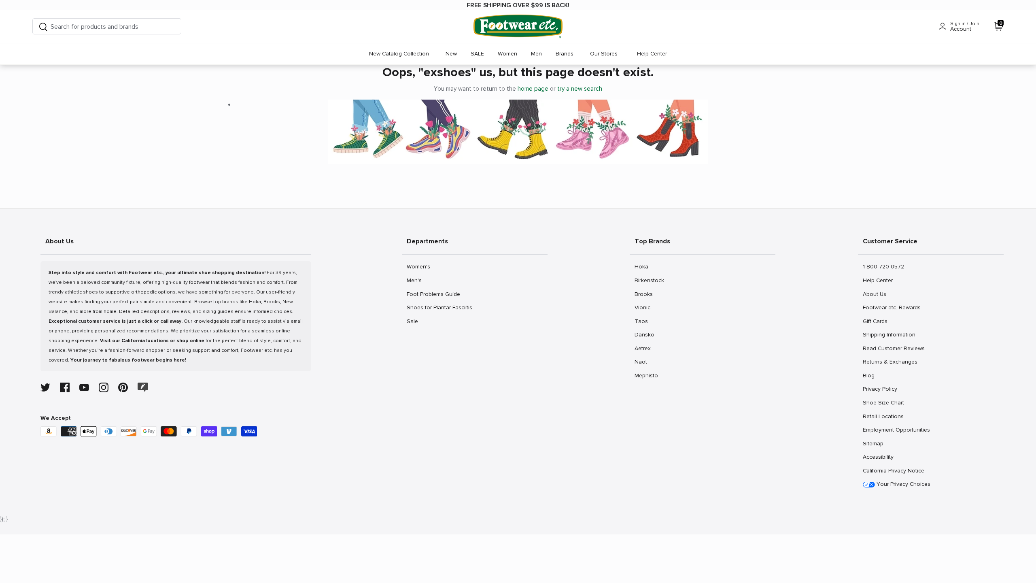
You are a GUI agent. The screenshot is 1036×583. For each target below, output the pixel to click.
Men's (415, 280)
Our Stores (604, 53)
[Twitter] (45, 387)
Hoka (643, 266)
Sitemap (872, 443)
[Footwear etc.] (518, 26)
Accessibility (878, 456)
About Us (874, 294)
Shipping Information (888, 334)
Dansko (644, 334)
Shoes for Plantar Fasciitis (439, 307)
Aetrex (643, 348)
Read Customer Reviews (893, 348)
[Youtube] (84, 387)
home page (533, 88)
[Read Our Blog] (143, 387)
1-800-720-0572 (883, 266)
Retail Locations (883, 416)
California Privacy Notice (893, 470)
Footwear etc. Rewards (891, 307)
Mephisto (646, 375)
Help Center (652, 53)
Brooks (643, 294)
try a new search (579, 88)
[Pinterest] (123, 387)
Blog (871, 375)
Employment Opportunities (896, 429)
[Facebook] (65, 387)
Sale (415, 321)
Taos (643, 321)
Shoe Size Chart (883, 402)
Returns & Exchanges (889, 361)
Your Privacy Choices (902, 484)
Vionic (643, 307)
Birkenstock (649, 280)
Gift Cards (874, 321)
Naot (643, 361)
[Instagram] (103, 387)
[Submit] (43, 26)
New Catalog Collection (399, 53)
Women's (418, 266)
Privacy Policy (879, 388)
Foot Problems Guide (433, 294)
